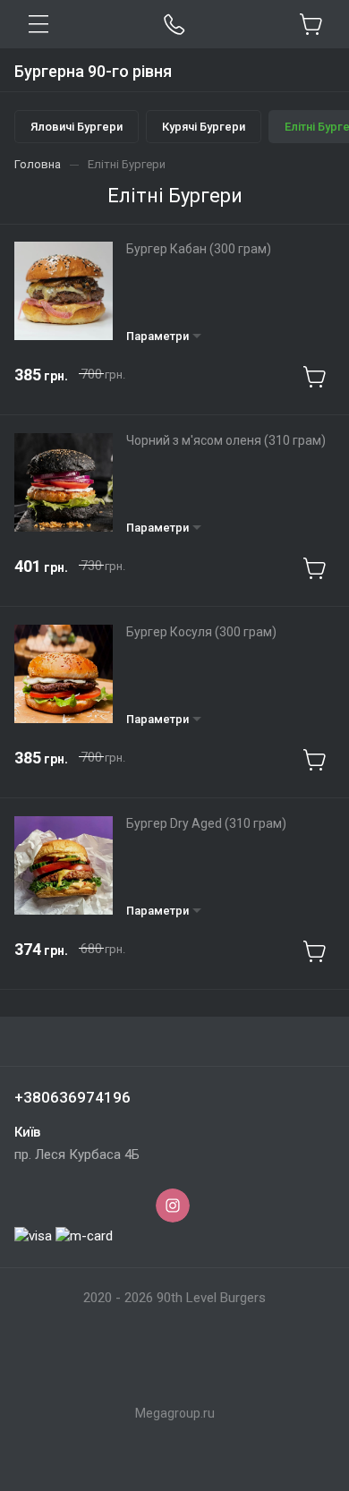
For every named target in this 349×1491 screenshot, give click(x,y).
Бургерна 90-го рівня (93, 71)
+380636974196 (72, 1097)
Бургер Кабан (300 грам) (198, 249)
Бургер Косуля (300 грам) (201, 632)
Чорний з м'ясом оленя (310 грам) (226, 440)
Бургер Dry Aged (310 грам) (206, 823)
